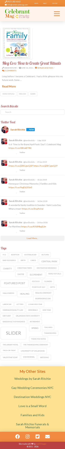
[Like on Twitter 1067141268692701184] (17, 231)
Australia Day (30, 255)
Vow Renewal (29, 357)
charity (7, 268)
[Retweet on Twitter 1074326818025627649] (14, 213)
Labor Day (7, 304)
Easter (21, 274)
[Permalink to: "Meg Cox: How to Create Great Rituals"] (16, 43)
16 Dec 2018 (42, 201)
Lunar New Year (35, 304)
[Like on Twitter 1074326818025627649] (17, 213)
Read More (9, 86)
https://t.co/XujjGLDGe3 (20, 187)
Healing (24, 293)
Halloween (8, 293)
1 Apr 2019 (41, 140)
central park (49, 261)
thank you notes (38, 339)
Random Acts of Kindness (14, 322)
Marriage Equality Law (13, 310)
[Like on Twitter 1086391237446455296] (17, 192)
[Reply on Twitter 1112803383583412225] (10, 153)
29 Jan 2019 (42, 162)
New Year (47, 310)
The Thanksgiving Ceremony (35, 345)
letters (19, 304)
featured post (14, 283)
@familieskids (29, 140)
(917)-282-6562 (13, 1)
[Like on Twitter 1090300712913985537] (17, 170)
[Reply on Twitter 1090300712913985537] (10, 170)
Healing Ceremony (43, 293)
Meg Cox (22, 94)
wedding (44, 357)
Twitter (22, 152)
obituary (7, 316)
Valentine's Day (10, 357)
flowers (48, 281)
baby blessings (9, 260)
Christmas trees (24, 268)
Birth (23, 260)
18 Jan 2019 (42, 180)
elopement (36, 274)
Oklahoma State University (28, 316)
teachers (48, 327)
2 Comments (10, 70)
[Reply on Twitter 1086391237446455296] (10, 192)
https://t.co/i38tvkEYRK (20, 148)
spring (34, 328)
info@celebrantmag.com (17, 5)
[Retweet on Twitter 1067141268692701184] (14, 231)
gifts (52, 287)
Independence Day (43, 298)
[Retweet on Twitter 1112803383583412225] (14, 153)
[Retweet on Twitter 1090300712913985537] (14, 170)
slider (32, 94)
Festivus (35, 281)
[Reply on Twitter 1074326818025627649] (10, 213)
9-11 (4, 255)
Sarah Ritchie (15, 140)
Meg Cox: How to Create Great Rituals (31, 63)
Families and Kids (45, 68)
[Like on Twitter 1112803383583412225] (17, 153)
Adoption (15, 255)
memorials (33, 310)
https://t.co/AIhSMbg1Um (33, 226)
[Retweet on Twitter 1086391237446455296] (14, 192)
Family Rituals (8, 94)
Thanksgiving (50, 333)
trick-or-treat (9, 350)
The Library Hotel (10, 345)
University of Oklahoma (33, 351)
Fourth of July (38, 287)
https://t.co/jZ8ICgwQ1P (21, 165)
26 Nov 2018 (42, 222)
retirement (35, 322)
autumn (45, 255)
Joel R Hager (41, 444)
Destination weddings (46, 268)
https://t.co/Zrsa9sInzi (32, 208)
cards (33, 260)
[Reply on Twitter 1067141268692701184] (10, 231)
